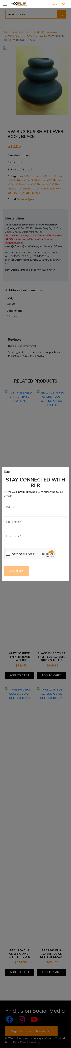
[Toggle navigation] (4, 4)
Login (56, 4)
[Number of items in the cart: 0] (63, 4)
